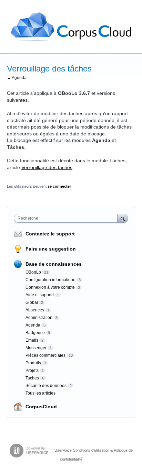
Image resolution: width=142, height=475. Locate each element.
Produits (33, 363)
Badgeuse (35, 332)
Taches (32, 378)
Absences (35, 310)
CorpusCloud (41, 406)
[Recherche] (122, 218)
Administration (39, 317)
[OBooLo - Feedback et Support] (71, 27)
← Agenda (17, 77)
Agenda (33, 325)
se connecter (59, 186)
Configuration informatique (50, 279)
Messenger (36, 347)
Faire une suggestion (51, 249)
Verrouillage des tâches (46, 167)
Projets (32, 370)
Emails (32, 340)
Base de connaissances (54, 264)
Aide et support (40, 294)
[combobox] (67, 218)
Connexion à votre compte (50, 287)
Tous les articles (40, 393)
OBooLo (33, 272)
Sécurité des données (46, 385)
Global (32, 302)
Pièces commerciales (45, 355)
